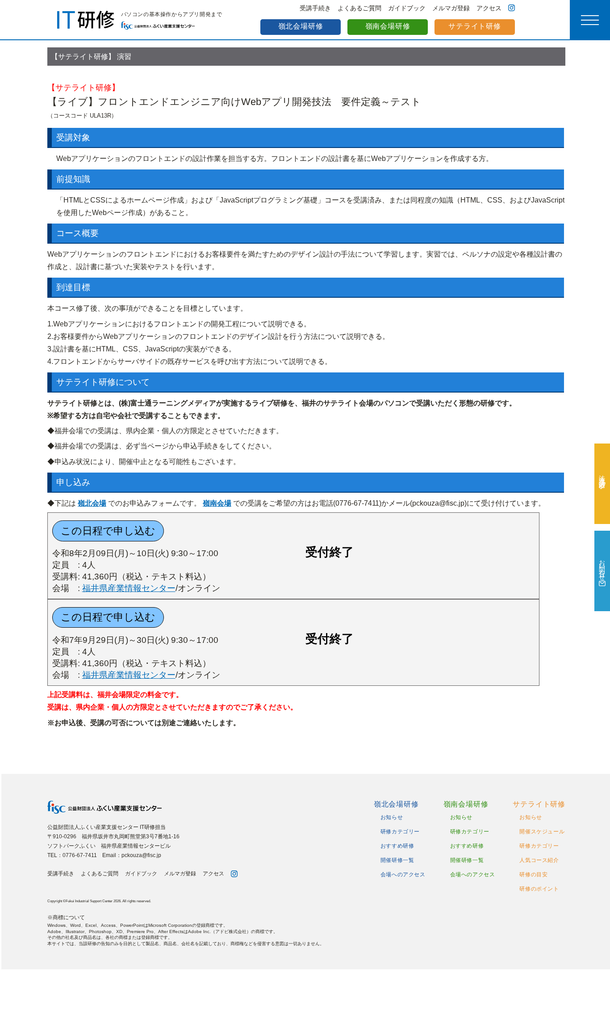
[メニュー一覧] (590, 20)
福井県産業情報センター (128, 588)
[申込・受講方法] (602, 484)
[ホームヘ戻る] (142, 807)
